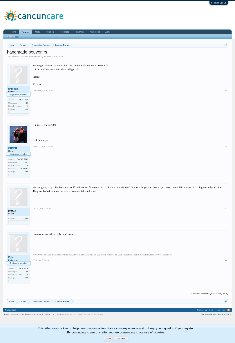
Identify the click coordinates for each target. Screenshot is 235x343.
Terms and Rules (208, 314)
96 (27, 272)
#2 (226, 146)
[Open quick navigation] (226, 45)
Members (50, 32)
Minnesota (24, 169)
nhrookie (47, 57)
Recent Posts (13, 36)
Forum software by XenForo (29, 314)
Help (211, 310)
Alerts (108, 32)
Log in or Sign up (218, 3)
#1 (226, 91)
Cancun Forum (26, 57)
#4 (226, 260)
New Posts (79, 32)
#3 (226, 208)
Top (223, 310)
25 (27, 103)
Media (37, 32)
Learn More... (121, 339)
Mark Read (95, 32)
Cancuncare (10, 310)
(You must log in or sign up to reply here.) (209, 293)
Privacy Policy (224, 314)
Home (13, 32)
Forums (25, 32)
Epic (10, 257)
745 (26, 162)
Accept (108, 339)
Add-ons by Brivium (83, 314)
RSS (228, 310)
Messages (64, 32)
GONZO (12, 148)
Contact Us (202, 310)
